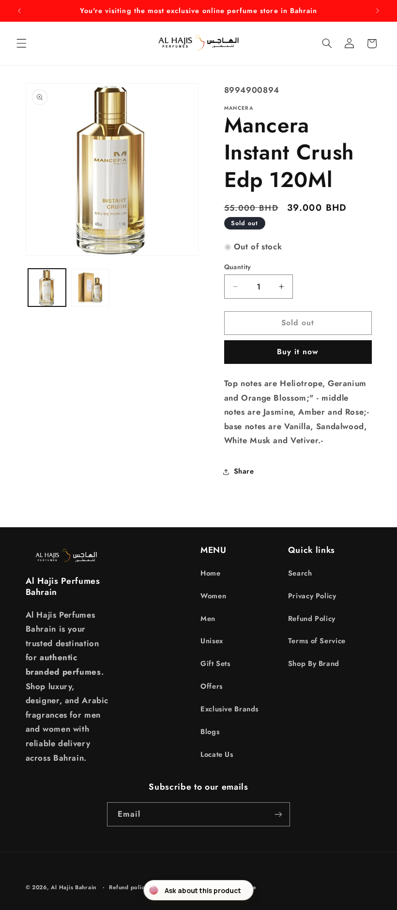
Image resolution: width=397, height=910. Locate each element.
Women (213, 596)
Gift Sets (215, 663)
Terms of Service (317, 641)
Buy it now (298, 351)
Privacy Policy (312, 596)
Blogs (209, 731)
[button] (21, 43)
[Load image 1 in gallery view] (47, 287)
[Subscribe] (278, 814)
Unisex (211, 641)
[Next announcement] (377, 10)
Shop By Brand (313, 663)
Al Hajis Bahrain (73, 887)
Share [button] (244, 471)
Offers (211, 686)
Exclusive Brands (229, 709)
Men (207, 618)
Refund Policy (312, 618)
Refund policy (128, 887)
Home (210, 573)
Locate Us (216, 754)
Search (300, 573)
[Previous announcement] (19, 10)
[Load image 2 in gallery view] (90, 287)
